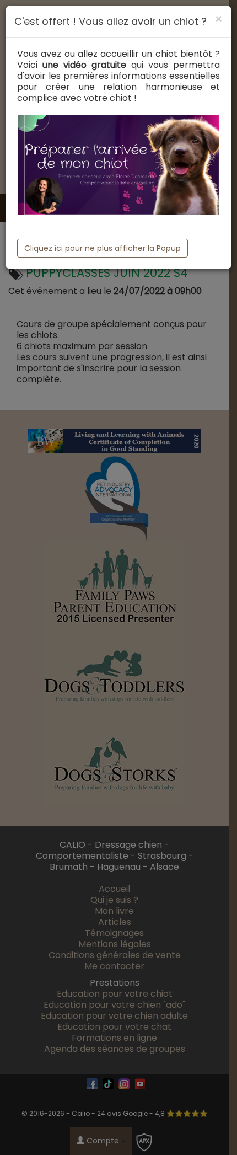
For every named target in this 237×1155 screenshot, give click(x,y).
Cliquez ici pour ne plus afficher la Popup (102, 248)
